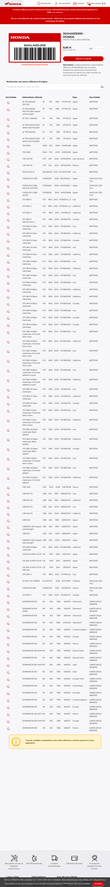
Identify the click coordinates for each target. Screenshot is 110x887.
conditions (59, 12)
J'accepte (98, 884)
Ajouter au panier (83, 59)
